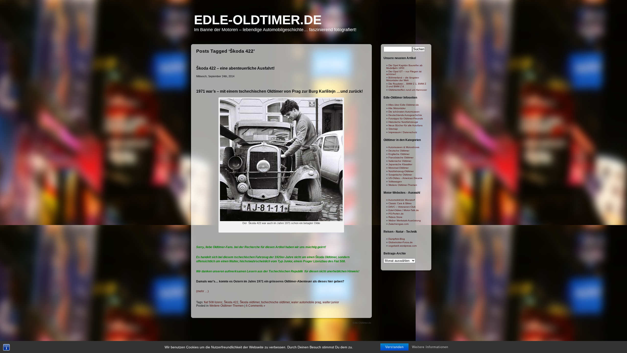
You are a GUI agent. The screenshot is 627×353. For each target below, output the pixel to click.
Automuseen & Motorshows (403, 147)
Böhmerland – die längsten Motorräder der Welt (402, 79)
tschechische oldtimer (275, 302)
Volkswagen (395, 181)
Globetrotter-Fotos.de (400, 242)
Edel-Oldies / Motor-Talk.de (403, 210)
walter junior (331, 302)
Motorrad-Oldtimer (398, 167)
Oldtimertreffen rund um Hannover (407, 89)
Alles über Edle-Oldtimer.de (403, 104)
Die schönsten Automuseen (404, 111)
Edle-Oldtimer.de (258, 20)
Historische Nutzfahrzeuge (403, 122)
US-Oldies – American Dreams (405, 178)
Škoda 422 (231, 302)
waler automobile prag (306, 302)
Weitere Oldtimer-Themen (226, 305)
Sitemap (393, 128)
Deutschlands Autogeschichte (405, 115)
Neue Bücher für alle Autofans (405, 125)
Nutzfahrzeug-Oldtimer (401, 171)
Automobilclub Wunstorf (401, 200)
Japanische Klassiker (400, 164)
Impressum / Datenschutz (402, 132)
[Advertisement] (281, 237)
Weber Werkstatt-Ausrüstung (404, 220)
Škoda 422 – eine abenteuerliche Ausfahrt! (235, 68)
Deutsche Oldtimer (398, 150)
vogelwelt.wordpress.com (402, 245)
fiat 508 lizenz (213, 302)
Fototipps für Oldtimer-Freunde (405, 118)
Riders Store (395, 217)
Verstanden (394, 347)
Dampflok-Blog (396, 239)
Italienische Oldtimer (399, 161)
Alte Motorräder (397, 108)
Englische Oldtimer (399, 154)
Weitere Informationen (430, 347)
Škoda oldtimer (250, 302)
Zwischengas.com (398, 224)
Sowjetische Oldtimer (400, 174)
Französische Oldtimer (400, 157)
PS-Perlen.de (396, 213)
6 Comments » (255, 305)
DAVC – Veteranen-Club (402, 206)
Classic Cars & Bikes (399, 203)
